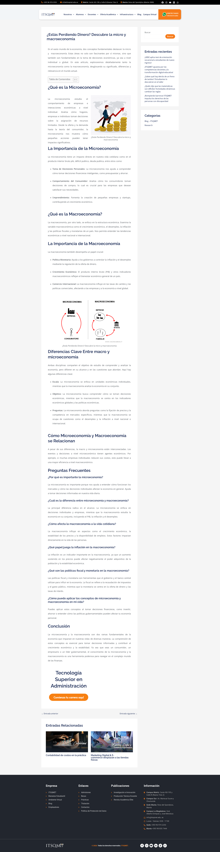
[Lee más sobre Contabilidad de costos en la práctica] (67, 741)
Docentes (92, 14)
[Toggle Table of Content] (74, 80)
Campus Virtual (149, 14)
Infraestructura (126, 14)
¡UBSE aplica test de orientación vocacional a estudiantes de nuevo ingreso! (159, 60)
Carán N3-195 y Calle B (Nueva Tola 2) (100, 2)
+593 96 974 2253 (50, 2)
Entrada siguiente (128, 713)
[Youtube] (170, 2)
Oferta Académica (108, 14)
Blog (139, 14)
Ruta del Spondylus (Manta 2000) (138, 2)
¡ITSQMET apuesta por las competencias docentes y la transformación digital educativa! (159, 70)
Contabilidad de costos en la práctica (66, 755)
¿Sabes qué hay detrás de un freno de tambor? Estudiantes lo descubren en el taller (160, 79)
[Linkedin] (174, 2)
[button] (73, 14)
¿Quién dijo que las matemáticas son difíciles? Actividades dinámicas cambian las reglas (160, 89)
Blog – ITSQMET (151, 121)
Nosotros (68, 14)
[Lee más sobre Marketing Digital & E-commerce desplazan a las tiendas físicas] (112, 741)
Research (149, 125)
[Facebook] (163, 2)
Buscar (148, 32)
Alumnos (80, 14)
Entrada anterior (49, 713)
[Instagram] (166, 2)
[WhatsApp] (178, 2)
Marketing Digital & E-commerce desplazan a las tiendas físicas (110, 757)
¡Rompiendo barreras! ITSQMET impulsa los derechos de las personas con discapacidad (158, 98)
